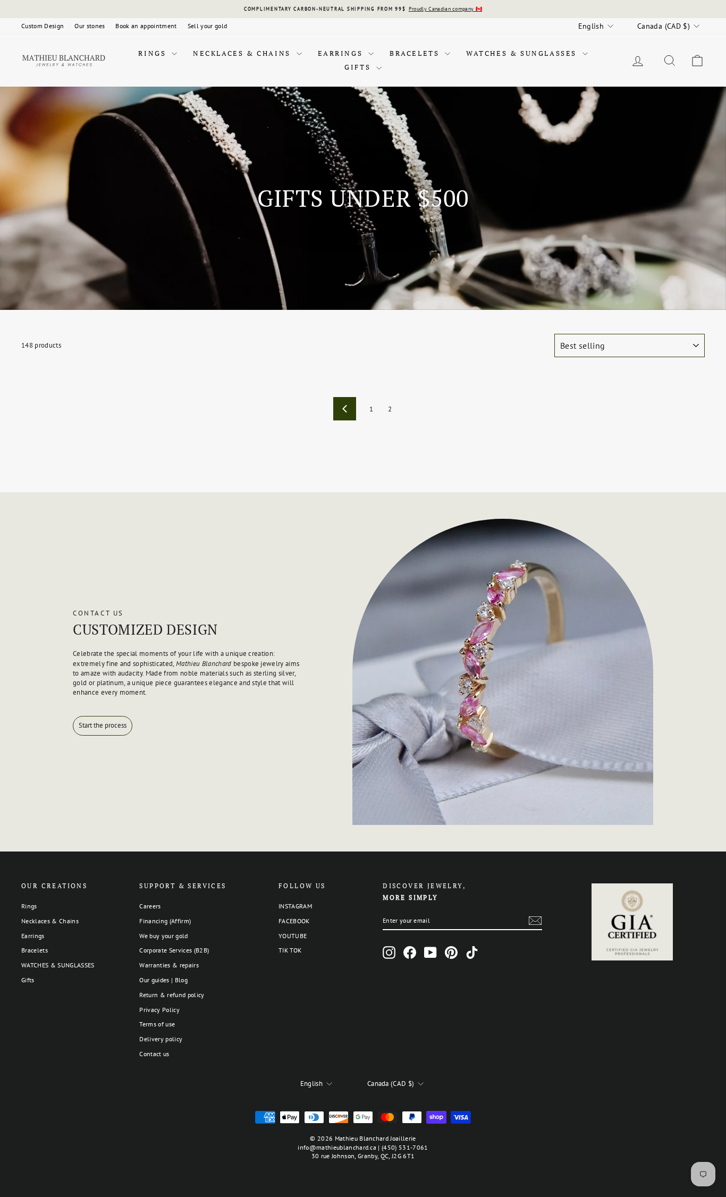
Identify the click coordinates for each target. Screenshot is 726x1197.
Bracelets (416, 53)
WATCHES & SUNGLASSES (523, 53)
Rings (153, 53)
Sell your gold (207, 26)
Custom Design (42, 26)
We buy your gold (163, 936)
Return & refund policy (171, 995)
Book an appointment (145, 26)
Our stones (89, 26)
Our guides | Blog (163, 980)
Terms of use (157, 1024)
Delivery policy (160, 1039)
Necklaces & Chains (243, 53)
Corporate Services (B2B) (174, 950)
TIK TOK (289, 950)
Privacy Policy (159, 1010)
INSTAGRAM (295, 906)
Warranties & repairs (169, 965)
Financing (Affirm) (165, 921)
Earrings (342, 53)
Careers (150, 906)
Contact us (154, 1054)
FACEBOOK (294, 921)
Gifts (359, 67)
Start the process (102, 725)
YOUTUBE (292, 936)
